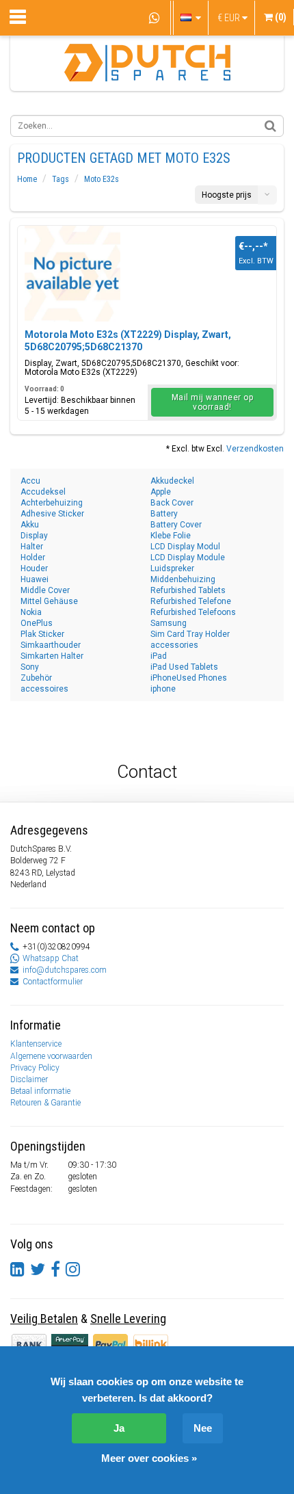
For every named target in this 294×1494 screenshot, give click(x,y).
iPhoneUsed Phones (188, 678)
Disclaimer (29, 1079)
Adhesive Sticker (52, 514)
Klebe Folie (170, 535)
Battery (164, 514)
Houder (34, 568)
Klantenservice (36, 1044)
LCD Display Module (187, 557)
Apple (160, 492)
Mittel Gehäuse (49, 601)
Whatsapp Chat (51, 958)
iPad (158, 656)
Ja (118, 1428)
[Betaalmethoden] (70, 1344)
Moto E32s (101, 179)
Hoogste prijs (227, 195)
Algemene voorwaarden (51, 1056)
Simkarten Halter (52, 656)
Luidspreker (172, 568)
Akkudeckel (172, 481)
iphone (163, 689)
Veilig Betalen (44, 1318)
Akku (30, 524)
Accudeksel (43, 492)
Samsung (168, 623)
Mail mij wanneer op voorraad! (213, 402)
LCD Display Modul (185, 546)
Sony (30, 667)
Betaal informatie (40, 1091)
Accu (30, 481)
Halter (32, 546)
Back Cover (171, 503)
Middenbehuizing (182, 579)
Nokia (31, 612)
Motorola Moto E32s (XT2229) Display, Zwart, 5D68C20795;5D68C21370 (128, 340)
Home (27, 179)
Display (34, 535)
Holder (33, 557)
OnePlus (37, 623)
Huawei (35, 579)
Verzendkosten (255, 449)
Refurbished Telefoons (193, 612)
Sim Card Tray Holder (190, 634)
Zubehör (36, 678)
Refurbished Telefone (190, 601)
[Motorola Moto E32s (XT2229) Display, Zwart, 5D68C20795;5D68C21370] (72, 274)
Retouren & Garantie (45, 1103)
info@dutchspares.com (65, 970)
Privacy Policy (34, 1068)
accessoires (44, 689)
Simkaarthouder (51, 645)
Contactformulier (53, 981)
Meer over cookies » (149, 1458)
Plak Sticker (42, 634)
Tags (60, 179)
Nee (202, 1428)
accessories (174, 645)
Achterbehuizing (52, 503)
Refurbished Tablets (188, 590)
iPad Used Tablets (184, 667)
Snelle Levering (128, 1318)
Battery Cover (176, 524)
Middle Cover (45, 590)
